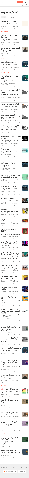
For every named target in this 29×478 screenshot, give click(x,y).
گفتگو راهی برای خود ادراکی (11, 126)
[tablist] (8, 17)
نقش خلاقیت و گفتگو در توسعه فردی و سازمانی (9, 242)
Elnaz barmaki (10, 97)
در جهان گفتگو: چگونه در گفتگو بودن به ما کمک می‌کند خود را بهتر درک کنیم (11, 128)
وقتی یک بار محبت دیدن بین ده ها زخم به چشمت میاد (10, 329)
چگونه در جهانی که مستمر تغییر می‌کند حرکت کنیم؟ (10, 254)
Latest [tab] (3, 17)
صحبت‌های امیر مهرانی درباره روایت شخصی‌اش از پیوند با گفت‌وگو (9, 141)
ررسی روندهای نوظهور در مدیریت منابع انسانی (10, 277)
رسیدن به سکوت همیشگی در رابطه (9, 179)
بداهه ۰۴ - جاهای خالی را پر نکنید (10, 77)
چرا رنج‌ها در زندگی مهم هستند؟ (9, 297)
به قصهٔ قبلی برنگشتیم (9, 21)
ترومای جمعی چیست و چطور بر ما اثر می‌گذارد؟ (10, 340)
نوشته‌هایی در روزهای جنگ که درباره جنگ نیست (10, 24)
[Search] (26, 17)
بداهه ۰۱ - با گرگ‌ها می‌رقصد (11, 348)
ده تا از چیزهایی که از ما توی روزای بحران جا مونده (11, 366)
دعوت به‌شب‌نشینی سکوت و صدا (10, 376)
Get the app (22, 471)
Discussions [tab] (12, 17)
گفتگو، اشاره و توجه (8, 115)
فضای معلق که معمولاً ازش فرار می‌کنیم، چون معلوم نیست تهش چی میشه (10, 452)
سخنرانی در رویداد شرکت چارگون (9, 280)
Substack (7, 475)
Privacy (13, 467)
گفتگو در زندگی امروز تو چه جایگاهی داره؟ (10, 49)
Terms (17, 467)
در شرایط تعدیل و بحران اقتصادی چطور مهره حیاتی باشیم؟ (10, 311)
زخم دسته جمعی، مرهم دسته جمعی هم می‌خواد (10, 404)
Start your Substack (11, 471)
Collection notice (24, 467)
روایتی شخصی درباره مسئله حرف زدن (11, 137)
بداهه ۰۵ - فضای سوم (8, 62)
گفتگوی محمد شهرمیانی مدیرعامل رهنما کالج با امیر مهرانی (10, 315)
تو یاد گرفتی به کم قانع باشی (10, 327)
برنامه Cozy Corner (5, 245)
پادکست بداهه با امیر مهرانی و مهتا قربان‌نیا (9, 40)
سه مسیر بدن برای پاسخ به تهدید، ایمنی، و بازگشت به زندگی (10, 392)
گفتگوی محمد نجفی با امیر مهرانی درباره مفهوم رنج (10, 301)
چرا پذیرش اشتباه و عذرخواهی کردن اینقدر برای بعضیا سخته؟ (9, 426)
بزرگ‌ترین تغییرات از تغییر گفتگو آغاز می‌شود (9, 94)
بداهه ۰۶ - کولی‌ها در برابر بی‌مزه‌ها (10, 36)
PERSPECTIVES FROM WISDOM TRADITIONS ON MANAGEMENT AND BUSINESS (10, 233)
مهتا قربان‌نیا (9, 53)
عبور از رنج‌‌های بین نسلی (9, 338)
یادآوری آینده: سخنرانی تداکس (9, 288)
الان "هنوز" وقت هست (8, 450)
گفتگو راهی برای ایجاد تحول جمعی (10, 91)
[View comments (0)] (9, 28)
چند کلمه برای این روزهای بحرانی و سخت (11, 414)
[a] (25, 37)
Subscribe (20, 2)
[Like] (2, 69)
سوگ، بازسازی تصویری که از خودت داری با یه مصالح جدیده (10, 442)
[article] (14, 25)
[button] (2, 4)
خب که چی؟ (5, 149)
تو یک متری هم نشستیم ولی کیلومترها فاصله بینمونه (10, 176)
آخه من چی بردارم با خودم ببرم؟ (10, 401)
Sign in (26, 2)
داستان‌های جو (6, 209)
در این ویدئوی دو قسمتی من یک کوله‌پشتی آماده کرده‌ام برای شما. (9, 268)
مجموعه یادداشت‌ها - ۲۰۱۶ (7, 222)
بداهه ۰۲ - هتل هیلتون (8, 186)
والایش (3, 220)
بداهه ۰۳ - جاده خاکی (8, 163)
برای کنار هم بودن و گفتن (7, 378)
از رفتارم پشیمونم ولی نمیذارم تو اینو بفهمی (9, 423)
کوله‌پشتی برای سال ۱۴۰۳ (10, 265)
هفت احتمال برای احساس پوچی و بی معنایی (10, 151)
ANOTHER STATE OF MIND (9, 230)
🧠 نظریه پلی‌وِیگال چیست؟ (11, 389)
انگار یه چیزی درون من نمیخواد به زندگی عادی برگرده (9, 362)
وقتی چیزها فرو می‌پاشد (9, 413)
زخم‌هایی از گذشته (7, 198)
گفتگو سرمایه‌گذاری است (10, 104)
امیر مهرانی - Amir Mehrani (12, 26)
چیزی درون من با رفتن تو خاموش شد (9, 438)
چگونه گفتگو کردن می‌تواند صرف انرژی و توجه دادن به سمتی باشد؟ (10, 117)
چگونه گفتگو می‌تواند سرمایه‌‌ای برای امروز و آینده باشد (9, 106)
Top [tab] (7, 17)
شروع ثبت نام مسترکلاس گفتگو (8, 51)
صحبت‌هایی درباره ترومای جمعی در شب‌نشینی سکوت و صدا (9, 201)
